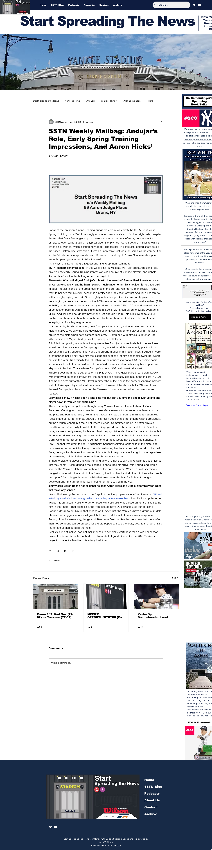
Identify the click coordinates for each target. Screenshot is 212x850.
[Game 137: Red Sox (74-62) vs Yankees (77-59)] (55, 596)
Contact (151, 807)
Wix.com (117, 845)
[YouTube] (199, 5)
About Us (152, 800)
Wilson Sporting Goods (117, 839)
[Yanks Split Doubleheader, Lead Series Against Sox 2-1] (156, 596)
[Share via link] (72, 550)
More (150, 100)
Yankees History (109, 100)
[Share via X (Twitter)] (57, 550)
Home (149, 780)
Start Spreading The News (107, 21)
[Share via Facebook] (50, 550)
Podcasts (152, 793)
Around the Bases (133, 100)
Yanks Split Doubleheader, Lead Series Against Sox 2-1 (155, 616)
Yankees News (72, 100)
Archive (150, 814)
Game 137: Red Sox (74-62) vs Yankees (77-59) (55, 616)
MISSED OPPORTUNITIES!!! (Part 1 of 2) (105, 616)
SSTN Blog (153, 786)
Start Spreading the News (46, 100)
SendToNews (106, 842)
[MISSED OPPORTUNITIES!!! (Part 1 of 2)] (106, 596)
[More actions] (161, 122)
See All (175, 578)
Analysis (90, 100)
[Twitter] (194, 5)
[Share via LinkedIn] (65, 550)
